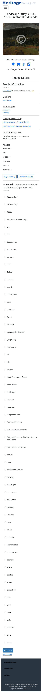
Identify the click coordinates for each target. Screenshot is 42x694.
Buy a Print (8, 176)
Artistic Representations (11, 126)
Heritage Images (10, 662)
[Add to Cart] (18, 64)
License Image (24, 176)
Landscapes (26, 126)
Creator (6, 87)
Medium (7, 96)
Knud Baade (7, 91)
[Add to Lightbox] (13, 64)
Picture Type (9, 106)
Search (7, 650)
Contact (7, 675)
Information (8, 669)
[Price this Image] (23, 64)
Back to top (7, 654)
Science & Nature (9, 122)
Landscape (6, 110)
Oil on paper (7, 100)
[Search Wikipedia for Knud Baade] (33, 91)
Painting (6, 112)
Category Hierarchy (12, 118)
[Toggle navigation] (6, 7)
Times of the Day (23, 122)
